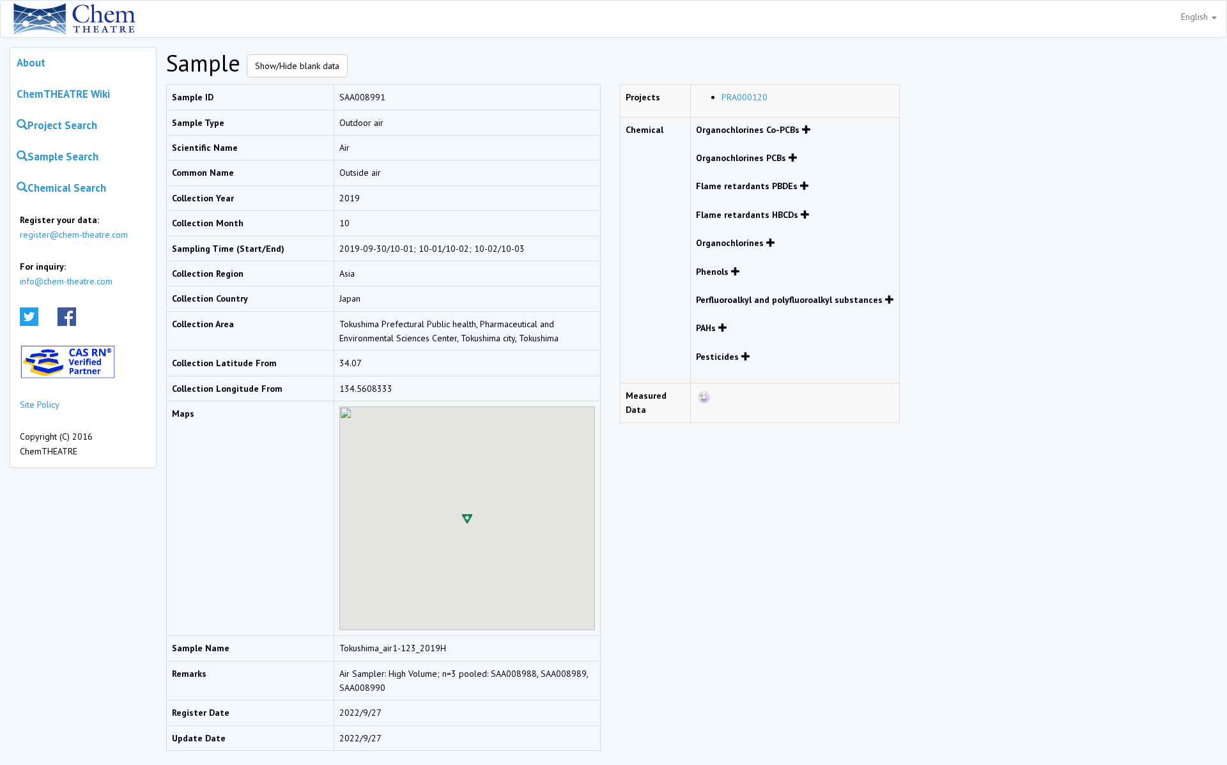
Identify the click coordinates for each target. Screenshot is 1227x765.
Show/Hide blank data (297, 66)
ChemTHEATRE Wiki (63, 94)
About (31, 63)
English (1195, 16)
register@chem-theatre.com (74, 234)
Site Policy (39, 404)
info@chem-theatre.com (66, 281)
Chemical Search (66, 188)
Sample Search (62, 157)
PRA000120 (745, 97)
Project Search (62, 125)
